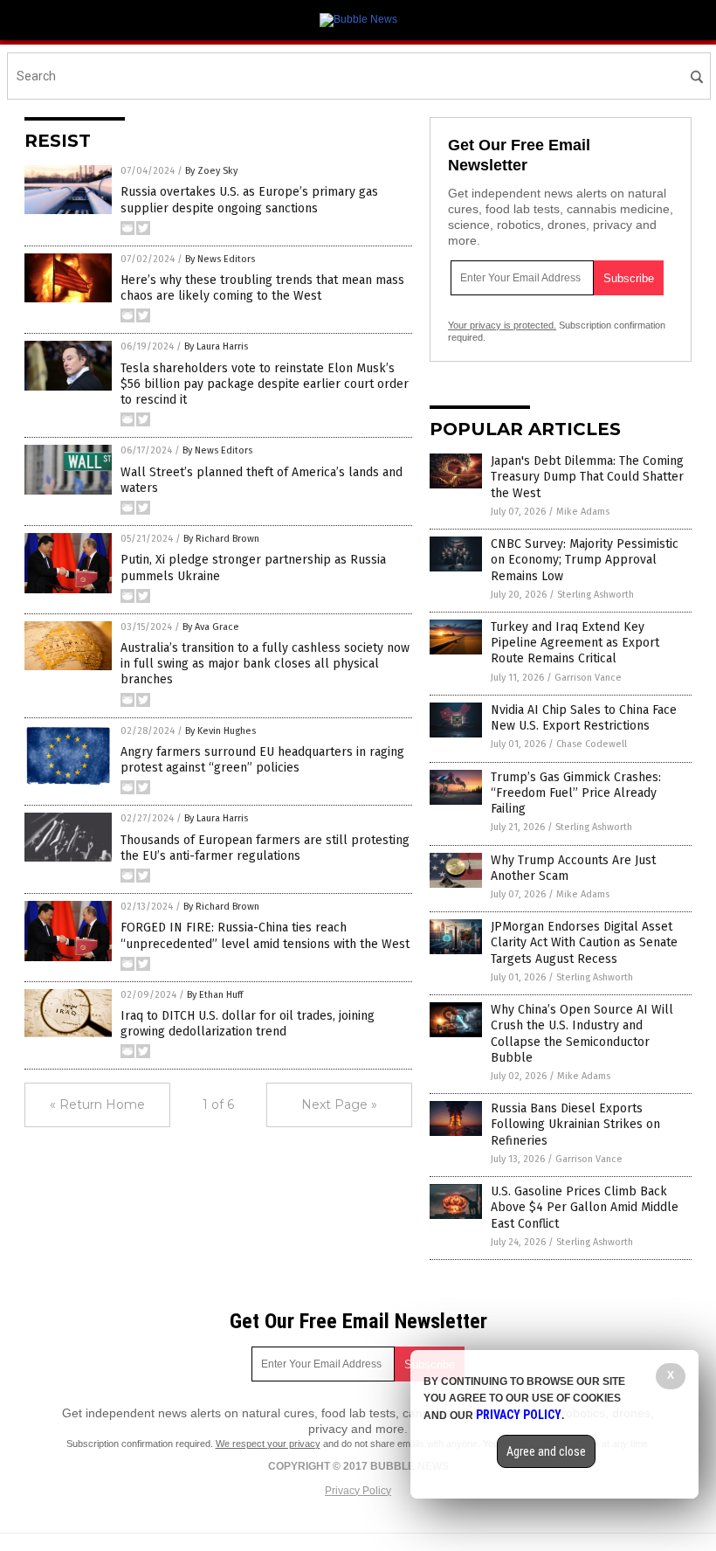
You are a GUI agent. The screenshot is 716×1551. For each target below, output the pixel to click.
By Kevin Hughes (220, 731)
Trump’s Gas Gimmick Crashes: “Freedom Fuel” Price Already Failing (576, 793)
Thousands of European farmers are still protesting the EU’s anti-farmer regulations (265, 848)
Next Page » (339, 1104)
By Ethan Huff (215, 995)
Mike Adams (582, 511)
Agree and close (546, 1451)
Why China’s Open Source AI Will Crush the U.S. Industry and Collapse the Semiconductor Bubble (582, 1033)
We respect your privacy (268, 1443)
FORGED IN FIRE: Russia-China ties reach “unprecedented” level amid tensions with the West (265, 935)
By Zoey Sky (211, 171)
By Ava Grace (210, 627)
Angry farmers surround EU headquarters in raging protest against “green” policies (262, 759)
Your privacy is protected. (502, 325)
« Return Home (97, 1104)
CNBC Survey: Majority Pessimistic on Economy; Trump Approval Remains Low (584, 560)
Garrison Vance (588, 677)
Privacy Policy (358, 1491)
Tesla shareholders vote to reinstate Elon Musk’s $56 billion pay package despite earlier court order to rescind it (264, 384)
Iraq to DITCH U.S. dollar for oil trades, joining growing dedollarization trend (247, 1023)
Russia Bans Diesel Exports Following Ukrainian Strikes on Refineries (575, 1124)
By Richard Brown (221, 538)
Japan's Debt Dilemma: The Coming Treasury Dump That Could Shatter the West (587, 477)
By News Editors (220, 259)
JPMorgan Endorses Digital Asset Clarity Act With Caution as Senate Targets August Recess (584, 942)
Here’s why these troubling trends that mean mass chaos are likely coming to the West (262, 288)
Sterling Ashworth (595, 594)
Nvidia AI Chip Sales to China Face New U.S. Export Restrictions (584, 718)
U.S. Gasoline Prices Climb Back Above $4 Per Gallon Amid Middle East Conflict (584, 1207)
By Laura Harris (216, 346)
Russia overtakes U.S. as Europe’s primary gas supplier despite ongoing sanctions (249, 199)
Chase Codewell (591, 744)
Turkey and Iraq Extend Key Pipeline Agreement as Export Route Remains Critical (575, 643)
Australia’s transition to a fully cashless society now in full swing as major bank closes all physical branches (265, 663)
